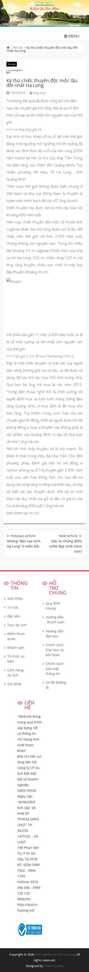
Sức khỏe (14, 684)
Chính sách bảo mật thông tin (55, 668)
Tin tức (18, 47)
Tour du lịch (17, 625)
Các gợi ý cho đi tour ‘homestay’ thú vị (44, 356)
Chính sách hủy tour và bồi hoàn (55, 650)
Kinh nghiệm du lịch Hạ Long (55, 954)
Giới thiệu (15, 598)
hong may (39, 93)
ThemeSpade (53, 966)
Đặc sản (13, 616)
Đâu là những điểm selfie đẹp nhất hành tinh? (65, 546)
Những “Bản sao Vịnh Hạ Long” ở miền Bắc (24, 544)
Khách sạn (15, 647)
